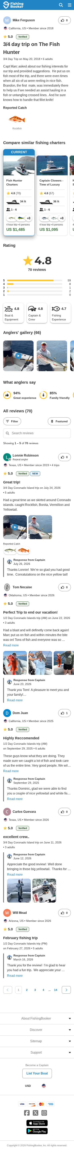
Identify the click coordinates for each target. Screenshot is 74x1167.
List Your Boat (37, 1073)
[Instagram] (44, 1113)
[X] (35, 1113)
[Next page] (66, 990)
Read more (11, 645)
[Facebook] (27, 1113)
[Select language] (43, 1085)
